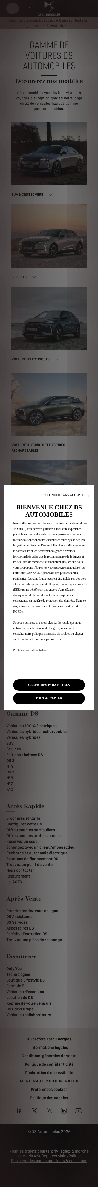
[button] (66, 495)
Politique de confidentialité (29, 650)
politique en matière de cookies (51, 634)
